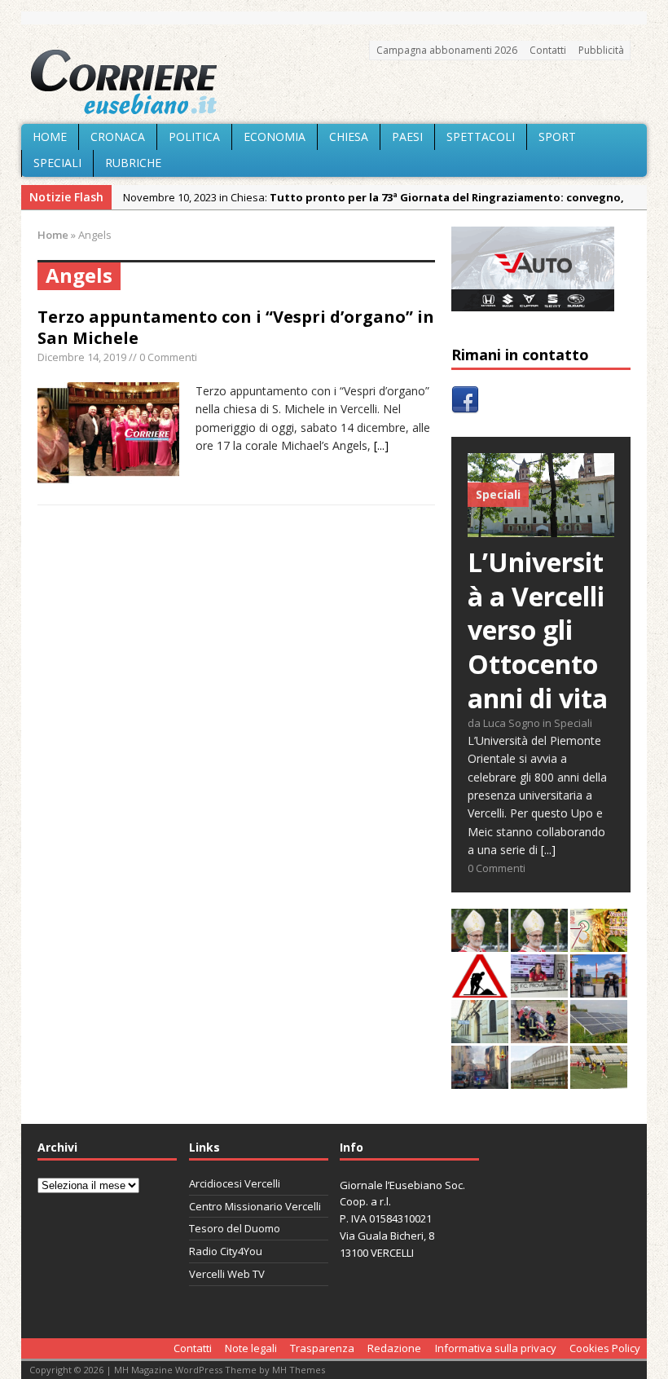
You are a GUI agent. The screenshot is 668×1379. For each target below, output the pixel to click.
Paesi (407, 136)
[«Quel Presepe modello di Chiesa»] (539, 942)
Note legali (251, 1348)
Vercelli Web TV (227, 1274)
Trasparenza (322, 1348)
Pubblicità (601, 50)
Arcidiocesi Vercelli (234, 1183)
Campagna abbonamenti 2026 (446, 50)
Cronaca (117, 136)
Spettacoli (480, 136)
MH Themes (298, 1370)
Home (50, 136)
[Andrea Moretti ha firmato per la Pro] (598, 1079)
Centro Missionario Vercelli (255, 1206)
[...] (381, 445)
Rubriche (133, 162)
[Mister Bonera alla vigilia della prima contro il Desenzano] (539, 988)
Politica (194, 136)
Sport (557, 136)
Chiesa (348, 136)
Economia (274, 136)
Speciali (57, 162)
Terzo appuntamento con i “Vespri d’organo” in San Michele (235, 327)
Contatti (548, 50)
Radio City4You (225, 1251)
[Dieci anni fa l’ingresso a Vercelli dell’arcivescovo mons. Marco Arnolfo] (479, 942)
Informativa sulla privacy (495, 1348)
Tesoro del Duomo (234, 1228)
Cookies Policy (604, 1348)
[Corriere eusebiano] (334, 82)
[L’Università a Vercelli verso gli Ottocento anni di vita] (541, 527)
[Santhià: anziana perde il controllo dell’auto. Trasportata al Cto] (539, 1034)
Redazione (394, 1348)
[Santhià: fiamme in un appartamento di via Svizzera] (479, 1079)
